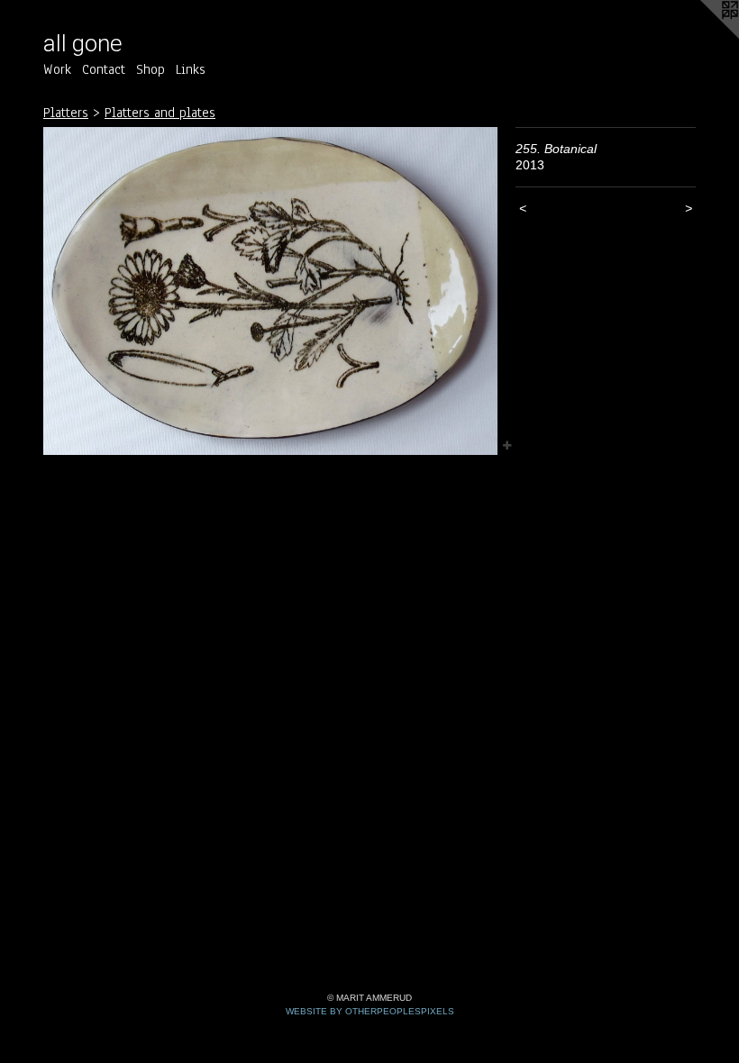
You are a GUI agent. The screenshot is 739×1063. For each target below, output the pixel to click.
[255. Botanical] (270, 291)
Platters (65, 113)
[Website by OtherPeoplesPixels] (703, 36)
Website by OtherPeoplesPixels (370, 1011)
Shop (150, 69)
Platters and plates (160, 113)
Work (57, 69)
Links (190, 69)
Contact (103, 69)
